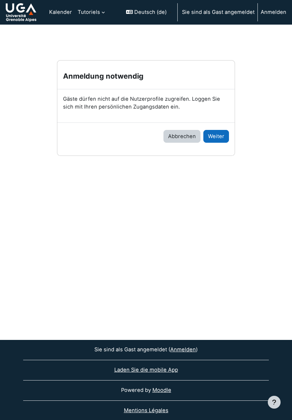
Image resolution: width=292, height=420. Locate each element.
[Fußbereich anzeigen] (274, 402)
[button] (148, 12)
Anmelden (273, 12)
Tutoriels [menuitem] (89, 12)
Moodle (161, 390)
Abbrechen (182, 136)
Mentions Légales (146, 410)
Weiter (216, 136)
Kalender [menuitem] (60, 12)
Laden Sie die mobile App (146, 370)
